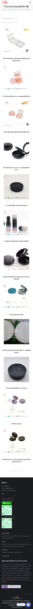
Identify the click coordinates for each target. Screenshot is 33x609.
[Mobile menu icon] (30, 3)
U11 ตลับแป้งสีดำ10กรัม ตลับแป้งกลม (16, 205)
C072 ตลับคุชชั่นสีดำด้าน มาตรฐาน (16, 388)
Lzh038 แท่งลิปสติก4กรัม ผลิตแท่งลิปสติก (16, 241)
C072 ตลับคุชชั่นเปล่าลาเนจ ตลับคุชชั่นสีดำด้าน (16, 96)
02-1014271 (12, 490)
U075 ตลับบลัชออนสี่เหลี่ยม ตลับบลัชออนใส (16, 132)
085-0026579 (9, 488)
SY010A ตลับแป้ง (16, 424)
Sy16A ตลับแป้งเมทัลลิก (16, 314)
